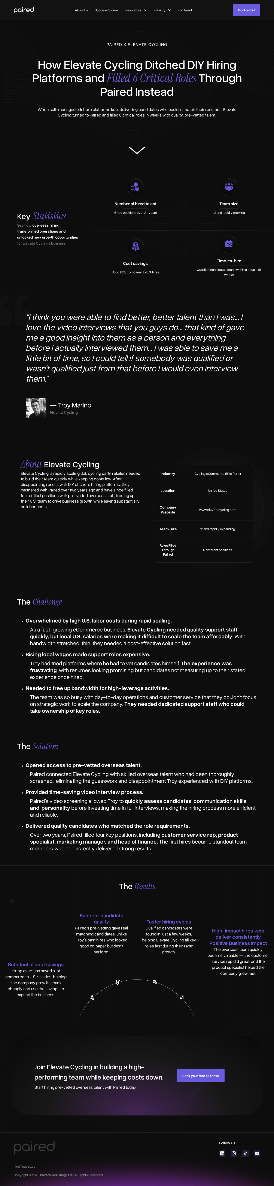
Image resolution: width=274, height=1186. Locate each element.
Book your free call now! (200, 1076)
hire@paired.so (25, 1166)
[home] (24, 10)
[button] (136, 10)
